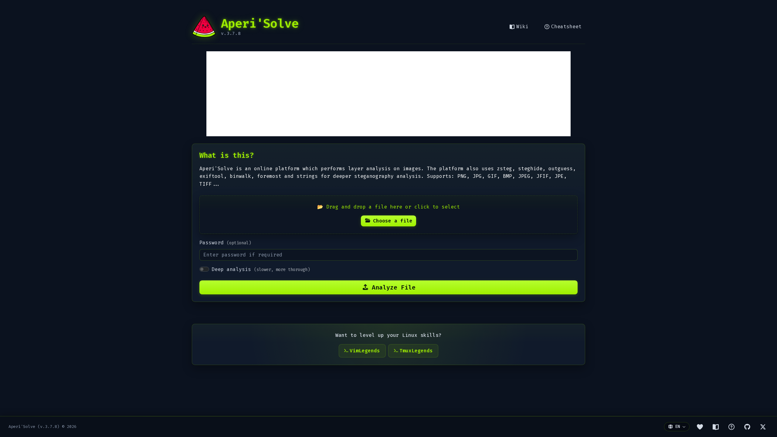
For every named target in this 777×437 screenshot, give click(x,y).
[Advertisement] (388, 93)
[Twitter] (763, 426)
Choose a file (392, 221)
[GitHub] (747, 426)
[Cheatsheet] (731, 426)
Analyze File (394, 287)
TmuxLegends (416, 350)
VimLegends (365, 350)
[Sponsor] (699, 426)
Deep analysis (261, 269)
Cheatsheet (566, 26)
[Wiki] (715, 426)
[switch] (204, 269)
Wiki (522, 26)
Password (225, 242)
